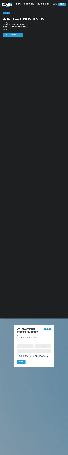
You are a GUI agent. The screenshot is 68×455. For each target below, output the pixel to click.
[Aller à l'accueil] (7, 5)
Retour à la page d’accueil (13, 35)
